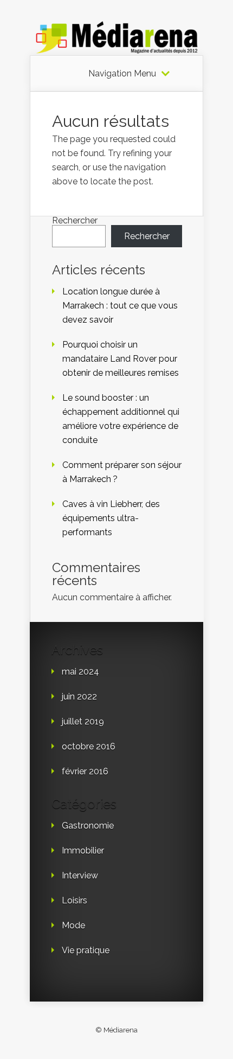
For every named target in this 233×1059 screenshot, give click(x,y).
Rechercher (75, 220)
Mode (73, 925)
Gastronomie (88, 825)
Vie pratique (85, 950)
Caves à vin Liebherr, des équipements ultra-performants (111, 518)
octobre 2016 (88, 746)
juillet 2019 (83, 721)
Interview (80, 875)
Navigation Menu (122, 73)
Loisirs (74, 900)
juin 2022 (79, 696)
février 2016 (85, 771)
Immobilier (83, 850)
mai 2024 (80, 671)
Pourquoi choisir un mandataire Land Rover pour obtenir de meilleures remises (120, 358)
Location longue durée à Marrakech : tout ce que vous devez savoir (120, 305)
